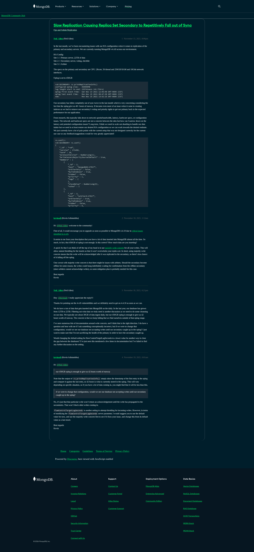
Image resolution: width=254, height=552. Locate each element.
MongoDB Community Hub (13, 15)
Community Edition (154, 501)
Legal (73, 501)
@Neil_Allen (62, 226)
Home (63, 451)
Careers (74, 486)
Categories (74, 451)
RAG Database (189, 508)
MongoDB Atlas (152, 486)
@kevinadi (62, 298)
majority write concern (114, 248)
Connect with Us (78, 538)
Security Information (79, 523)
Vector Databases (191, 486)
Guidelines (88, 451)
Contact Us (113, 486)
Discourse (72, 459)
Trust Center (76, 531)
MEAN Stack (188, 531)
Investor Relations (78, 493)
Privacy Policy (122, 451)
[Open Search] (219, 6)
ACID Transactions (191, 516)
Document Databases (192, 501)
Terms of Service (104, 451)
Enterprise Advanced (155, 493)
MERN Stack (188, 523)
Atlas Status (113, 501)
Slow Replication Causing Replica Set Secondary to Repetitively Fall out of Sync (123, 25)
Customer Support (116, 508)
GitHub (74, 516)
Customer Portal (115, 493)
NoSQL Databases (191, 493)
